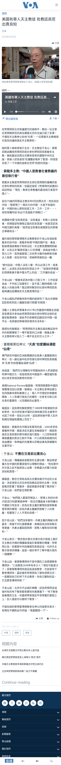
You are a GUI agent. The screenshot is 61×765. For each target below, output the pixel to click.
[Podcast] (40, 703)
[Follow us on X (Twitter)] (12, 703)
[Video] (37, 761)
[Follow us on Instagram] (26, 703)
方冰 (4, 31)
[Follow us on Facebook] (5, 703)
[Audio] (23, 761)
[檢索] (51, 761)
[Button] (55, 43)
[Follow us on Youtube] (19, 703)
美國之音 (12, 101)
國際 (4, 13)
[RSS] (33, 703)
